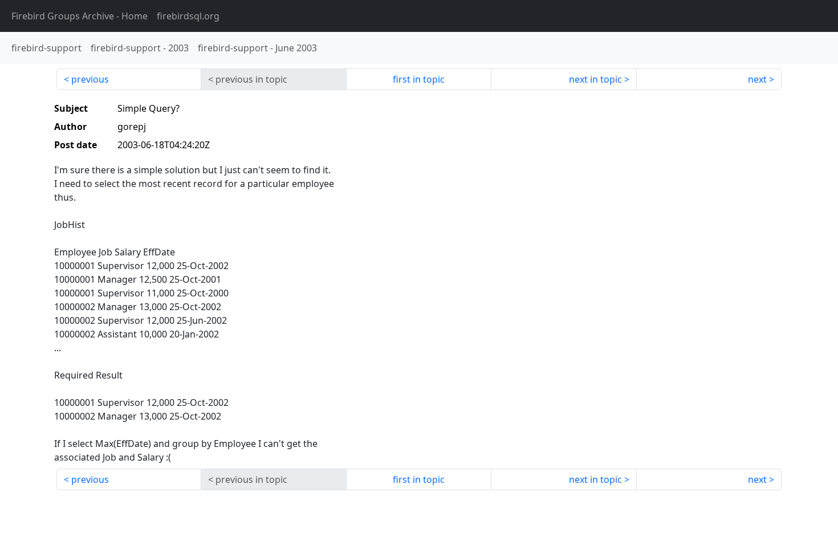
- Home (79, 16)
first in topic (419, 79)
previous (90, 79)
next (757, 79)
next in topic (595, 79)
